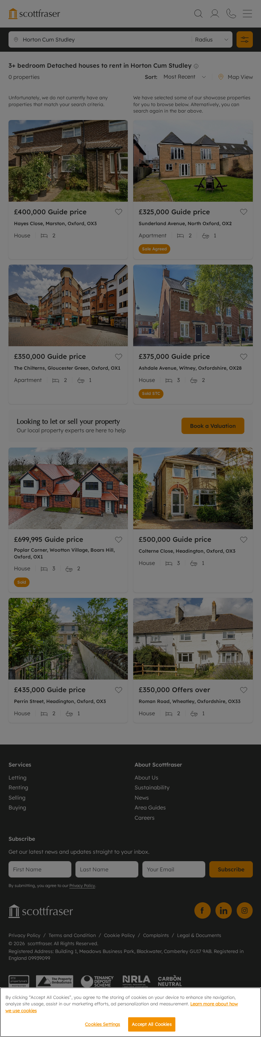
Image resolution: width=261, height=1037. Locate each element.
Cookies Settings (102, 1024)
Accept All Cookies (151, 1024)
